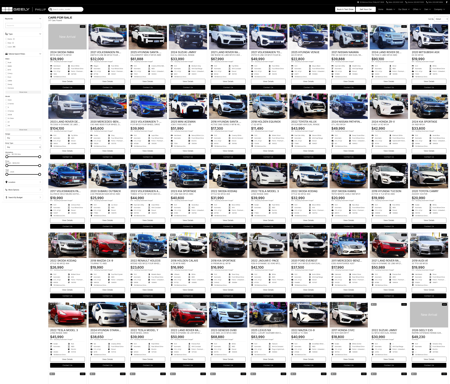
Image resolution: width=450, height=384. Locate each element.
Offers (415, 9)
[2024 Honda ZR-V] (389, 106)
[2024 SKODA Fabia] (67, 36)
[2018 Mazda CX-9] (108, 245)
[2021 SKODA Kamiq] (349, 175)
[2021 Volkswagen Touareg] (268, 36)
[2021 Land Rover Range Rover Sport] (228, 36)
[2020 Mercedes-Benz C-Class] (108, 106)
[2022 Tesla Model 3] (268, 175)
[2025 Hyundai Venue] (308, 36)
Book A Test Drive (345, 9)
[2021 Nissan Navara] (349, 36)
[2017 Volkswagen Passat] (67, 175)
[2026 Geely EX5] (429, 314)
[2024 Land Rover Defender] (389, 36)
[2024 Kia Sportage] (429, 106)
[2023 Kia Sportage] (188, 175)
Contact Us (67, 87)
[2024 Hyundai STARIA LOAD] (108, 314)
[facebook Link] (446, 2)
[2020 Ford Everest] (308, 245)
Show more (23, 92)
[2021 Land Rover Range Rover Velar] (389, 245)
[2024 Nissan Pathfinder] (349, 106)
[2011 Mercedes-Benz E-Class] (349, 245)
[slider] (6, 156)
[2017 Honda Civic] (349, 314)
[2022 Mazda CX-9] (308, 314)
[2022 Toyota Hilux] (308, 106)
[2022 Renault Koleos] (148, 245)
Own (426, 9)
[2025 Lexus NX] (268, 314)
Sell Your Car (366, 9)
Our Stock (402, 9)
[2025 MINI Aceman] (188, 106)
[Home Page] (24, 9)
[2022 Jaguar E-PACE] (268, 245)
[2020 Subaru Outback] (108, 175)
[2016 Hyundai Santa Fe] (228, 106)
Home (380, 9)
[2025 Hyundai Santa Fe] (148, 36)
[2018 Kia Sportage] (228, 245)
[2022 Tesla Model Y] (148, 314)
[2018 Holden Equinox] (268, 106)
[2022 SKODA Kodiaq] (228, 175)
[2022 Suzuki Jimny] (389, 314)
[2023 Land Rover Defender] (67, 106)
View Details (67, 81)
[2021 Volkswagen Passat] (108, 36)
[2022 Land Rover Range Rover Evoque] (188, 314)
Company (438, 9)
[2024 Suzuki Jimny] (188, 36)
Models (389, 9)
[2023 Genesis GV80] (228, 314)
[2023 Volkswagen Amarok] (148, 175)
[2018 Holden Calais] (188, 245)
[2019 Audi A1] (429, 245)
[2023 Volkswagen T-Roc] (148, 106)
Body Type (9, 143)
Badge (7, 134)
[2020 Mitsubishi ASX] (429, 36)
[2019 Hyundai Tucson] (389, 175)
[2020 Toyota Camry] (429, 175)
